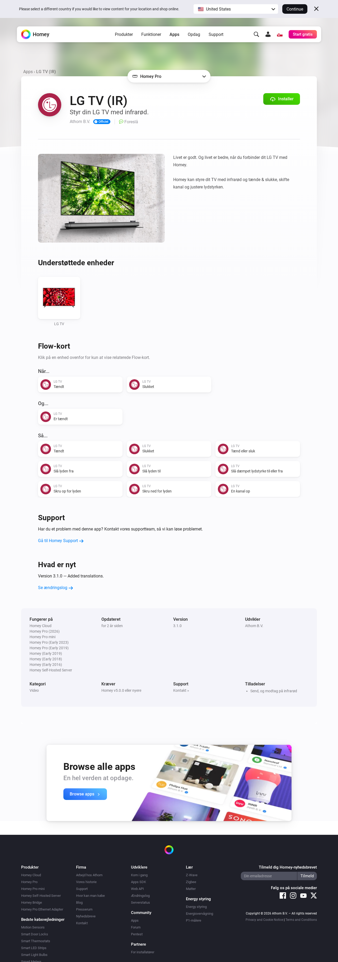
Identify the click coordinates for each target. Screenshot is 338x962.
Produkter (124, 34)
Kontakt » (181, 690)
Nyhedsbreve (86, 916)
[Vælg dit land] (279, 34)
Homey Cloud (31, 875)
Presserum (84, 909)
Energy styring (196, 907)
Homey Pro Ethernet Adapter (42, 909)
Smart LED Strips (33, 948)
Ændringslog (140, 896)
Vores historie (86, 882)
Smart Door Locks (34, 934)
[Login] (268, 34)
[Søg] (256, 34)
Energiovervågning (199, 914)
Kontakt (82, 923)
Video (34, 690)
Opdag (194, 34)
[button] (236, 9)
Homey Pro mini (33, 889)
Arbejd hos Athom (89, 875)
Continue (295, 9)
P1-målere (193, 920)
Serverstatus (140, 902)
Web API (137, 889)
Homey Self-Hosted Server (41, 896)
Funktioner (151, 34)
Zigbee (191, 882)
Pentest (137, 934)
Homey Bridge (31, 902)
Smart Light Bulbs (34, 955)
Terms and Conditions (301, 920)
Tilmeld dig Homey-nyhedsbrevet (288, 867)
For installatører (142, 952)
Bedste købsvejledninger (42, 919)
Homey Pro (29, 882)
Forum (135, 927)
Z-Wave (192, 875)
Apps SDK (138, 882)
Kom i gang (139, 875)
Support (216, 34)
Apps (174, 34)
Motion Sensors (33, 927)
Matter (191, 889)
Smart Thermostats (35, 941)
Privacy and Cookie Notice (264, 920)
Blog (79, 902)
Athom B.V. (254, 626)
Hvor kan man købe (90, 896)
